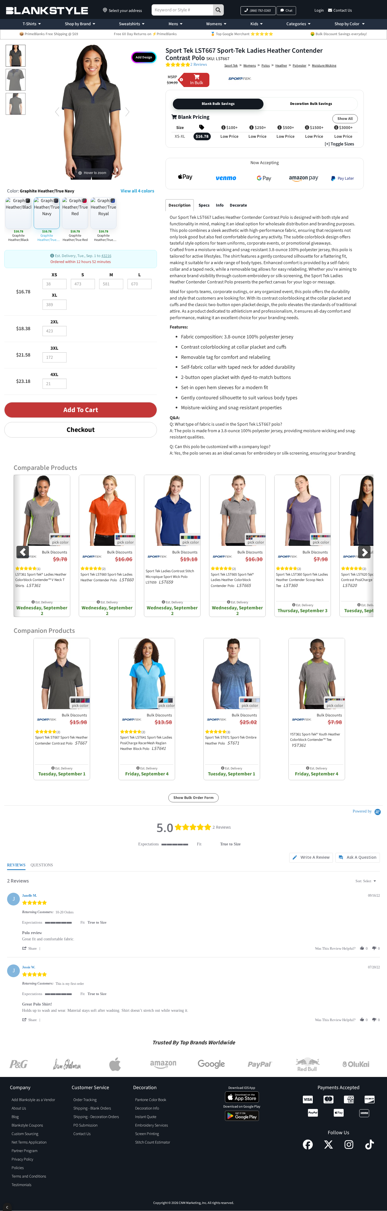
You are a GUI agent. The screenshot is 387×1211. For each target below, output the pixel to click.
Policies (18, 1168)
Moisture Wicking (324, 65)
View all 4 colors (137, 191)
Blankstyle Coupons (27, 1125)
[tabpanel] (263, 351)
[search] (218, 10)
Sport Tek (231, 65)
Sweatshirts (129, 24)
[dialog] (7, 1207)
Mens (173, 24)
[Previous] (57, 111)
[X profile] (328, 1148)
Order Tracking (85, 1100)
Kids (254, 24)
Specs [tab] (204, 205)
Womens (214, 24)
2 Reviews (198, 64)
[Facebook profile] (308, 1148)
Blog (15, 1117)
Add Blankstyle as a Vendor (33, 1100)
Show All (345, 119)
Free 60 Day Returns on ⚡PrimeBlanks (145, 34)
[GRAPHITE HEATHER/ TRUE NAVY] (15, 56)
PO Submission (85, 1125)
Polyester (299, 65)
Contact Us (342, 10)
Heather (281, 65)
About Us (19, 1108)
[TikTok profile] (370, 1148)
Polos (265, 65)
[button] (258, 10)
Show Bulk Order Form (193, 798)
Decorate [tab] (238, 205)
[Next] (127, 111)
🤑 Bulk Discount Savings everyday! (338, 34)
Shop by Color (347, 24)
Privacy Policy (22, 1159)
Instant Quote (145, 1117)
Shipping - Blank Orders (92, 1108)
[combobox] (366, 881)
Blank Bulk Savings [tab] (218, 103)
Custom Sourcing (25, 1134)
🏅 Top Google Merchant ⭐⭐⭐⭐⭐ (241, 34)
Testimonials (21, 1185)
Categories (296, 24)
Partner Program (24, 1151)
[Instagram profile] (349, 1148)
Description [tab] (180, 205)
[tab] (311, 858)
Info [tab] (220, 205)
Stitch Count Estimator (152, 1142)
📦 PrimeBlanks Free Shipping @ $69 (48, 34)
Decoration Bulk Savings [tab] (311, 103)
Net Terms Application (29, 1142)
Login (319, 10)
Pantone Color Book (150, 1100)
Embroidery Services (151, 1125)
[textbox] (378, 883)
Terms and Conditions (29, 1176)
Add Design (144, 57)
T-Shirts (29, 24)
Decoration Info (147, 1108)
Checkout (81, 430)
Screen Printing (147, 1134)
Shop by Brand (78, 24)
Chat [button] (289, 10)
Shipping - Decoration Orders (96, 1117)
